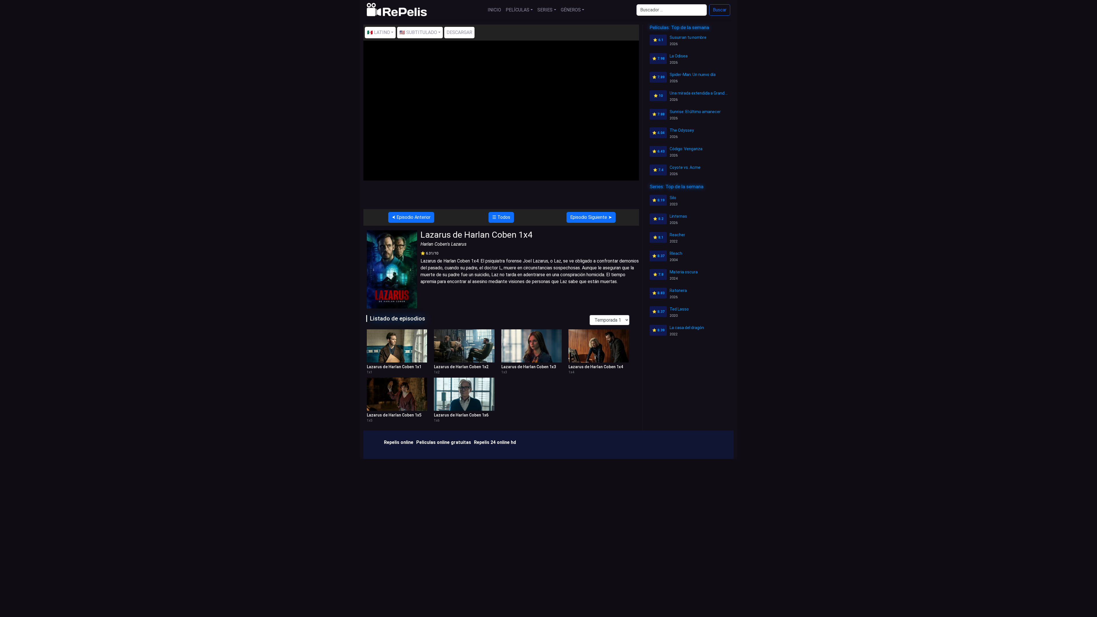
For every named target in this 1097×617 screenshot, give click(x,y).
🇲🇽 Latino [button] (378, 32)
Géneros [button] (571, 10)
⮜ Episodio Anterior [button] (411, 217)
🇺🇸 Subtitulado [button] (418, 32)
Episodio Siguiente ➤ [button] (591, 217)
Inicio (494, 10)
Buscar (719, 10)
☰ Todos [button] (501, 217)
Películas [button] (517, 10)
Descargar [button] (459, 32)
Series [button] (544, 10)
